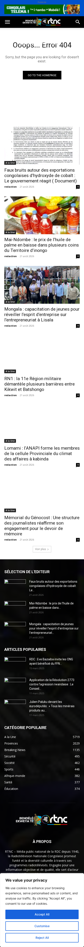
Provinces (11, 64)
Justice (58, 43)
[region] (42, 910)
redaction (10, 186)
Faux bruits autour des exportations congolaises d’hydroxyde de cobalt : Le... (53, 586)
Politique (11, 33)
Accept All (42, 914)
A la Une (10, 162)
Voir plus (40, 549)
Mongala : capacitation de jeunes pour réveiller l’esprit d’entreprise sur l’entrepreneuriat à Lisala (41, 315)
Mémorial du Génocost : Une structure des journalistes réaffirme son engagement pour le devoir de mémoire (41, 525)
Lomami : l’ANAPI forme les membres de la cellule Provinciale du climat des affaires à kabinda (42, 454)
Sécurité (10, 54)
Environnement (33, 43)
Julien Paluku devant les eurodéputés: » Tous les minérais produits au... (52, 706)
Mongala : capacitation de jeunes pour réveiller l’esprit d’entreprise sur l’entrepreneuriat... (54, 628)
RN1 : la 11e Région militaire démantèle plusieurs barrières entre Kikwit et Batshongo (39, 384)
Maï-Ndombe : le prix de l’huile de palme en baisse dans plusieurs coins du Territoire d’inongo (41, 245)
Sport (49, 33)
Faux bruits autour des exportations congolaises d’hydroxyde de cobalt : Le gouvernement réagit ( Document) (40, 175)
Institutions (34, 54)
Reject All (42, 937)
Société (32, 33)
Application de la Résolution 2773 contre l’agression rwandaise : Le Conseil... (51, 684)
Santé (8, 43)
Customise (42, 926)
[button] (7, 22)
